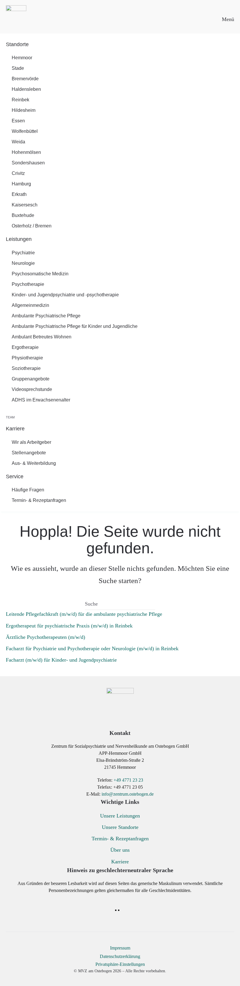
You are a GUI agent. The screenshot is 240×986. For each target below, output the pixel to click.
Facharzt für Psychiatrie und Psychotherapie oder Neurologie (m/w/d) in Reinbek (92, 648)
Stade (18, 68)
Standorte (17, 44)
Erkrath (19, 194)
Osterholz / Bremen (32, 225)
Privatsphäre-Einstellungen (120, 964)
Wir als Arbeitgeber (31, 442)
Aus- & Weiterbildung (34, 463)
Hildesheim (23, 110)
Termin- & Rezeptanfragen (39, 500)
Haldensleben (26, 89)
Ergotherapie (25, 347)
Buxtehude (23, 215)
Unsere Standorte (120, 827)
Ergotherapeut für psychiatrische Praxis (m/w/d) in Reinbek (69, 626)
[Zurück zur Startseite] (16, 16)
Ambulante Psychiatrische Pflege (46, 315)
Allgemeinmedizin (30, 305)
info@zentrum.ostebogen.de (128, 794)
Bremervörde (25, 78)
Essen (18, 120)
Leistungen (19, 239)
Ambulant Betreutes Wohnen (41, 336)
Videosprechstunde (32, 389)
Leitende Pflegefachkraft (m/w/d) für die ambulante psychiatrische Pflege (84, 614)
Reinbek (20, 99)
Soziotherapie (26, 368)
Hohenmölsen (26, 152)
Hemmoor (22, 57)
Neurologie (23, 263)
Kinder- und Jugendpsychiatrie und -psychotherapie (65, 294)
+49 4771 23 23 (128, 780)
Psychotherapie (28, 284)
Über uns (120, 850)
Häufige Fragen (28, 489)
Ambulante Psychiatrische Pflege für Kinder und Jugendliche (75, 326)
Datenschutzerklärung (120, 956)
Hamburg (21, 183)
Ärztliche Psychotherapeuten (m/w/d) (45, 637)
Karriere (15, 429)
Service (14, 476)
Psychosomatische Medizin (40, 273)
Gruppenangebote (30, 378)
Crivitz (18, 173)
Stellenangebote (29, 452)
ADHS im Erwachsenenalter (41, 399)
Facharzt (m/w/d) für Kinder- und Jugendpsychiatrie (61, 660)
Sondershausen (28, 162)
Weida (18, 141)
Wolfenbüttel (25, 131)
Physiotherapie (27, 357)
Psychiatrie (23, 252)
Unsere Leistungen (120, 816)
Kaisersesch (24, 204)
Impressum (120, 947)
